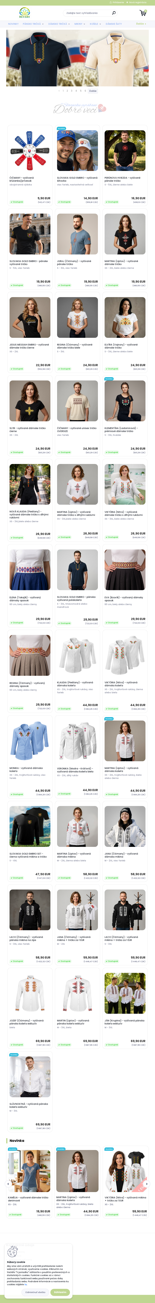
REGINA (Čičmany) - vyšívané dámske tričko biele (74, 346)
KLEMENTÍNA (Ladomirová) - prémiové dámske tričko (121, 430)
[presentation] (8, 1184)
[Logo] (24, 13)
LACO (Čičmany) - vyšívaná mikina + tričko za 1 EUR (121, 939)
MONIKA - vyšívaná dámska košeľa (26, 770)
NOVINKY (13, 23)
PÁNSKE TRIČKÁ (32, 23)
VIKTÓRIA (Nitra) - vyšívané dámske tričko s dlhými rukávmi (124, 514)
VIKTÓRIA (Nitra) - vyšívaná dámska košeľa (121, 684)
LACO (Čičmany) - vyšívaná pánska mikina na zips (26, 939)
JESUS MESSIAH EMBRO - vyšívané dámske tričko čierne (29, 346)
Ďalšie (140, 23)
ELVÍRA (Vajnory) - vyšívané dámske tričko (121, 346)
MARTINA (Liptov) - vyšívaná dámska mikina (74, 855)
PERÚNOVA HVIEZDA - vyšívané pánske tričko (122, 179)
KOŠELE (94, 23)
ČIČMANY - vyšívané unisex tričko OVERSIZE (76, 430)
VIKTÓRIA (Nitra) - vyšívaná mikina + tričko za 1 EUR (125, 1199)
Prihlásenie (118, 2)
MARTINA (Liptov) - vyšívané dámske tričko (121, 263)
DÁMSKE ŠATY (114, 23)
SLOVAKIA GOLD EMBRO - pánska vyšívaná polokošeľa (76, 599)
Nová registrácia (137, 2)
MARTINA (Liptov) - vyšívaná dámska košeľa (121, 770)
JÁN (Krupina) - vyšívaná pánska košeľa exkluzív (124, 1022)
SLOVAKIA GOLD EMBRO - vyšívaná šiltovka (77, 179)
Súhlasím (60, 1292)
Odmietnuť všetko (35, 1292)
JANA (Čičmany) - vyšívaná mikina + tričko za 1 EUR (74, 939)
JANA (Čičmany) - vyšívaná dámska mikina (121, 855)
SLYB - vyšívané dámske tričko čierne (28, 430)
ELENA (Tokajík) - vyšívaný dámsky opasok (25, 599)
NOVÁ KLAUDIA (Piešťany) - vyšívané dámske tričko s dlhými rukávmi (29, 514)
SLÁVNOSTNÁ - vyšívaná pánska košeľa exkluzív (29, 1106)
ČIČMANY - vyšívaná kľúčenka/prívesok (22, 179)
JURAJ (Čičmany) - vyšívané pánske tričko (74, 263)
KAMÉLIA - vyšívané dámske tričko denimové (28, 1199)
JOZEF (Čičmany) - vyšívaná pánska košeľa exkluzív (27, 1022)
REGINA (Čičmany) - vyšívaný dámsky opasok (27, 685)
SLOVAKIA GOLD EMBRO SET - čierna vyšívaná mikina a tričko (28, 855)
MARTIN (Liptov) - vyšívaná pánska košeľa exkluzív (73, 1022)
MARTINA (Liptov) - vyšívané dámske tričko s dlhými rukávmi (76, 514)
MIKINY (78, 23)
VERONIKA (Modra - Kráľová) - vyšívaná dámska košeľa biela (75, 770)
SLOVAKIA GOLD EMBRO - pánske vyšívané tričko (29, 263)
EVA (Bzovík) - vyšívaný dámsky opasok (124, 599)
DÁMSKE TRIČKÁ (57, 23)
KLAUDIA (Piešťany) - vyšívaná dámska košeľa (75, 684)
